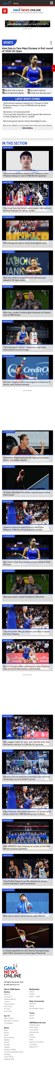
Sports (6, 1035)
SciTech (6, 1042)
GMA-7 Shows (9, 1018)
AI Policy (7, 1009)
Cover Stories (8, 1057)
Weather (7, 1040)
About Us (7, 994)
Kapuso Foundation (36, 1042)
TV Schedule (8, 1023)
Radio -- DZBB (34, 996)
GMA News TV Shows (11, 1021)
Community (33, 1030)
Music (31, 1039)
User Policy (8, 1011)
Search (31, 1015)
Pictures (32, 1037)
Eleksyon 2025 (9, 1059)
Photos (32, 994)
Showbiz (7, 1045)
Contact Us (8, 997)
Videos (31, 992)
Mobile (31, 1006)
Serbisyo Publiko (10, 1049)
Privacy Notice (9, 1004)
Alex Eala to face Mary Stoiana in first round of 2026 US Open (27, 50)
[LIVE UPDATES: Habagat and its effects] (27, 23)
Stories (31, 1018)
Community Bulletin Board (13, 1052)
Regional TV (33, 1047)
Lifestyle (7, 1047)
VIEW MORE (27, 128)
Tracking (7, 1054)
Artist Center (33, 1027)
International (34, 1032)
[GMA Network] (6, 2)
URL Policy (8, 1006)
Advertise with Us (10, 999)
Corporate (33, 1044)
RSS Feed (32, 1003)
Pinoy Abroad (9, 1037)
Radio (31, 1035)
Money (6, 1033)
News (16, 3)
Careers (6, 1001)
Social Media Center (36, 1008)
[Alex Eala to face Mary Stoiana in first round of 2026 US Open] (27, 70)
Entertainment (34, 1025)
